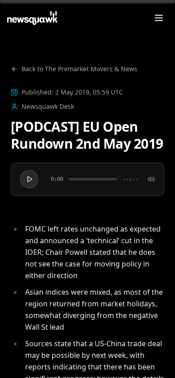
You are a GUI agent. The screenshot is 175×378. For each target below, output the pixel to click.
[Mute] (151, 179)
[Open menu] (159, 18)
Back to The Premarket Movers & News (79, 68)
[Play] (29, 179)
